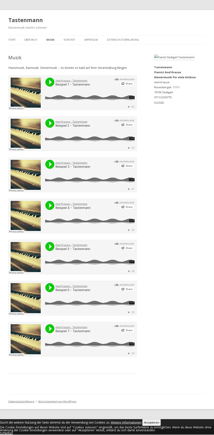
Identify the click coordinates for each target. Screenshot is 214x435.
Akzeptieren (151, 422)
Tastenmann (25, 20)
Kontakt (69, 40)
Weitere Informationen (126, 422)
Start (12, 40)
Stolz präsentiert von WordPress (57, 401)
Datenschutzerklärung (123, 40)
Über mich (30, 40)
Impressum (91, 40)
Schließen (6, 433)
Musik (50, 40)
